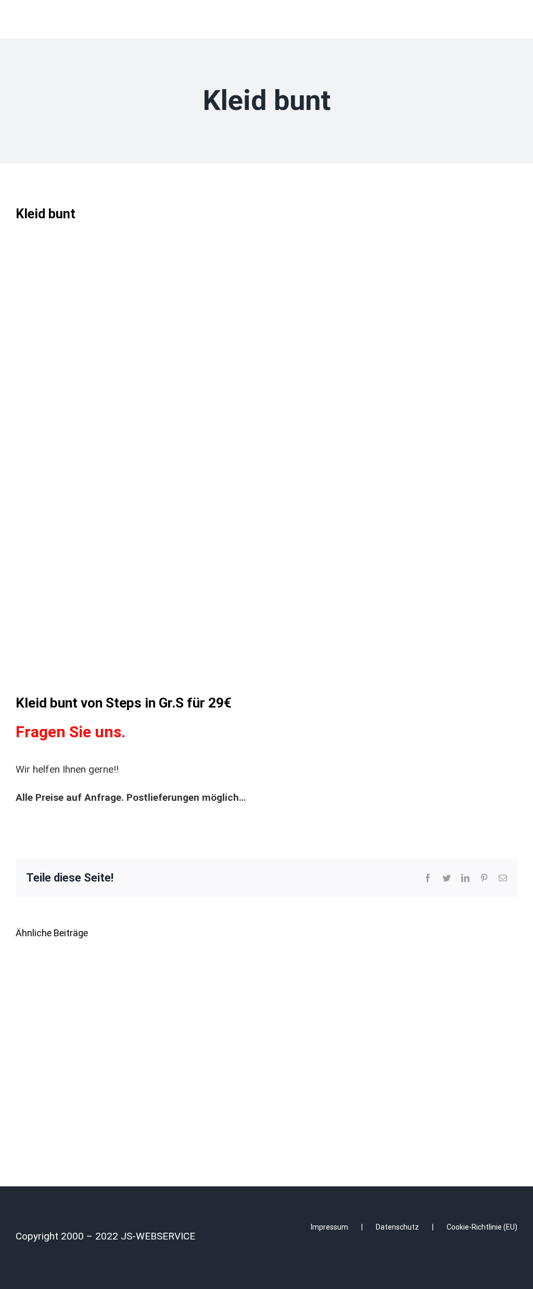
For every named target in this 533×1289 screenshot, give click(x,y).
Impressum (329, 1227)
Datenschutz (397, 1227)
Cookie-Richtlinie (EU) (482, 1227)
